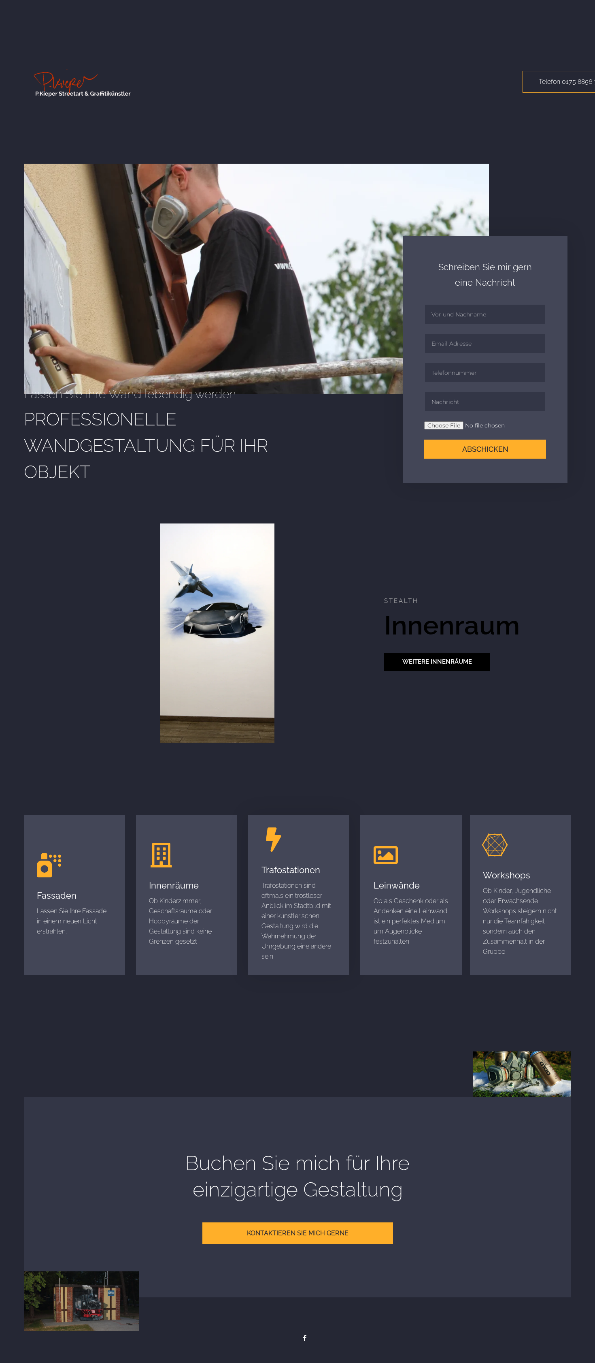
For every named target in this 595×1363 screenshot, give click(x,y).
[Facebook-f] (305, 1338)
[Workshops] (495, 845)
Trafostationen (290, 870)
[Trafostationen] (273, 840)
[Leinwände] (386, 855)
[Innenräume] (161, 855)
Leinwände (397, 885)
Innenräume (174, 885)
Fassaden (56, 895)
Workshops (506, 875)
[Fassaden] (49, 865)
